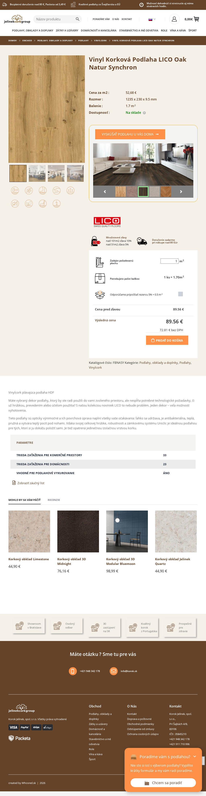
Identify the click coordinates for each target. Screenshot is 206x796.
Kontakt (127, 19)
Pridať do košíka (169, 340)
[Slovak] (150, 20)
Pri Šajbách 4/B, (178, 724)
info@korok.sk (129, 671)
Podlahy (83, 40)
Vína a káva (178, 30)
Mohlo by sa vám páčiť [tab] (24, 500)
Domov (12, 40)
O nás (115, 19)
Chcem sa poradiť (167, 782)
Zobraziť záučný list (31, 483)
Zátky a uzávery (67, 30)
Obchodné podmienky (140, 724)
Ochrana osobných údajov (143, 734)
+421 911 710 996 (179, 744)
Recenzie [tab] (54, 500)
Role (164, 30)
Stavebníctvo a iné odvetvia (138, 30)
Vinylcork (100, 40)
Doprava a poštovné (139, 719)
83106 (172, 729)
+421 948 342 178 (90, 671)
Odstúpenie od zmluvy (140, 729)
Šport (192, 30)
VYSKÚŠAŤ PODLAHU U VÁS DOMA (128, 134)
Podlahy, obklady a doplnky (32, 30)
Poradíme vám (101, 19)
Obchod (27, 40)
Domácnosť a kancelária (98, 30)
